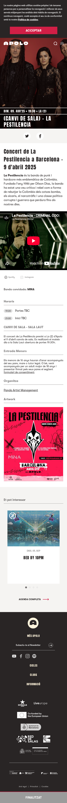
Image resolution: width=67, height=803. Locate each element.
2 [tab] (30, 587)
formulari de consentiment (19, 372)
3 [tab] (33, 587)
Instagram (29, 277)
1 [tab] (26, 587)
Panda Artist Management (21, 390)
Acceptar (33, 30)
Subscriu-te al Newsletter (28, 645)
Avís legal (23, 786)
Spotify (11, 277)
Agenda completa (30, 599)
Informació (33, 684)
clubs (33, 675)
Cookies (45, 786)
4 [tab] (37, 587)
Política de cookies (28, 19)
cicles (33, 665)
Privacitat (34, 786)
